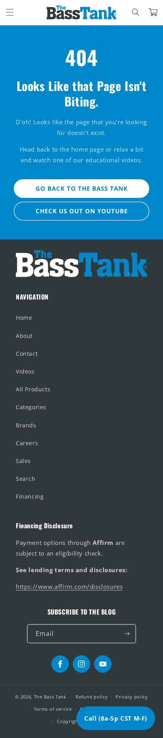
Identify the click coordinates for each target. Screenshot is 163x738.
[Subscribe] (126, 633)
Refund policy (92, 697)
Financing (30, 496)
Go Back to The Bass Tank (82, 188)
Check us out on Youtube (82, 211)
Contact (27, 353)
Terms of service (53, 709)
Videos (25, 371)
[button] (10, 12)
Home (24, 317)
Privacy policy (132, 697)
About (24, 336)
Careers (27, 443)
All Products (33, 389)
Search (26, 478)
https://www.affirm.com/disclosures (69, 586)
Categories (31, 407)
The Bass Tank (50, 697)
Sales (23, 461)
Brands (26, 425)
